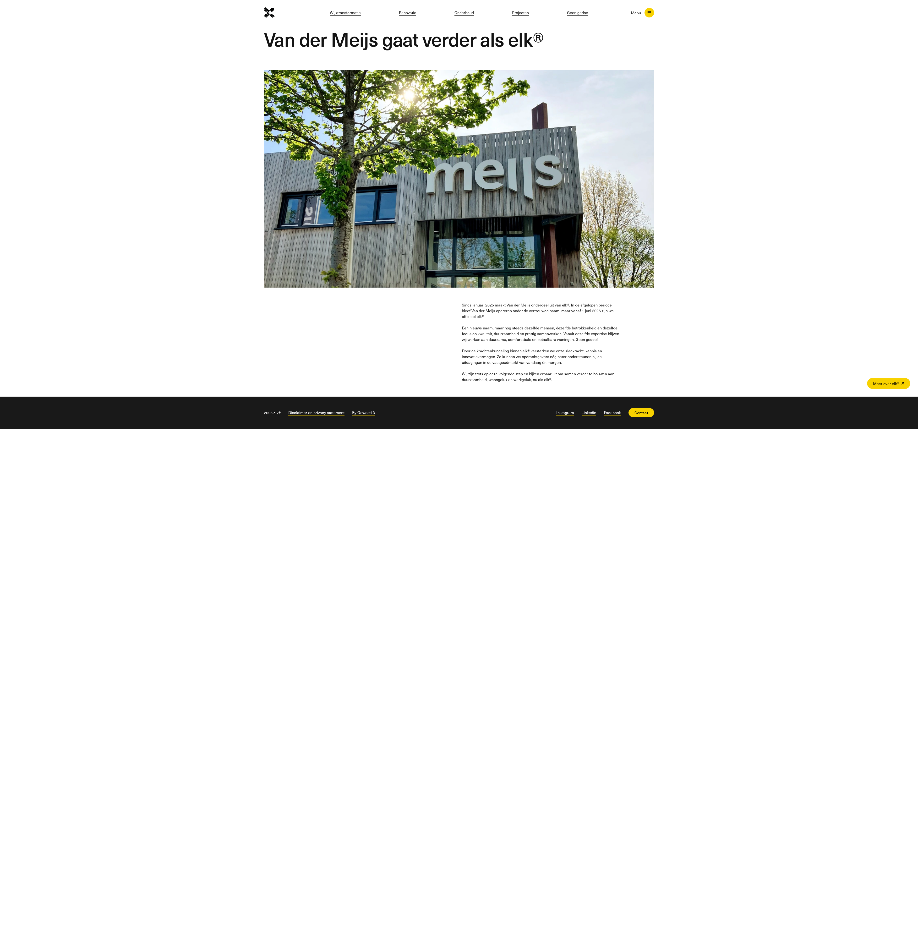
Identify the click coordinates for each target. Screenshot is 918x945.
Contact (641, 412)
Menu (636, 13)
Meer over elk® (886, 383)
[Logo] (277, 12)
